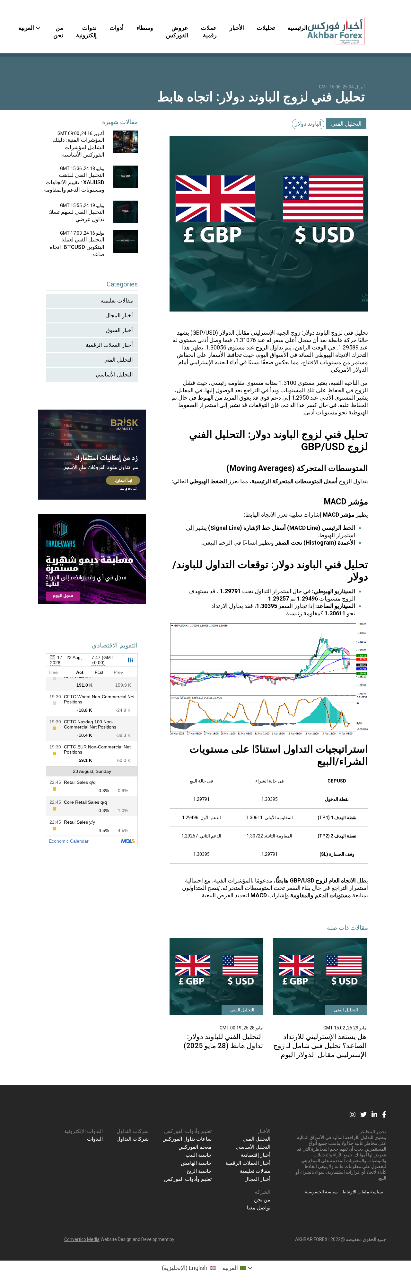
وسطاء (144, 27)
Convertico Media (82, 1239)
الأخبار (237, 27)
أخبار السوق (119, 330)
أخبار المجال (119, 315)
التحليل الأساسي (114, 374)
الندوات (95, 1139)
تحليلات (266, 27)
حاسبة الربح (199, 1171)
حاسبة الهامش (196, 1163)
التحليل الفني (346, 123)
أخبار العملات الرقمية (109, 345)
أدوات (116, 27)
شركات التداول (133, 1131)
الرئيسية (297, 27)
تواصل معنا (258, 1208)
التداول (263, 591)
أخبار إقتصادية (255, 1155)
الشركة (262, 1192)
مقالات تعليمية (117, 300)
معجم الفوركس (195, 1147)
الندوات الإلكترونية (83, 1131)
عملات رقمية (209, 31)
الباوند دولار (308, 123)
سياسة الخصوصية (321, 1191)
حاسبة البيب (199, 1155)
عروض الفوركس (177, 31)
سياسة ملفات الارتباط (362, 1191)
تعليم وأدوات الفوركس (188, 1131)
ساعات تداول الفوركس (187, 1139)
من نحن (58, 31)
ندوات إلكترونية (86, 31)
